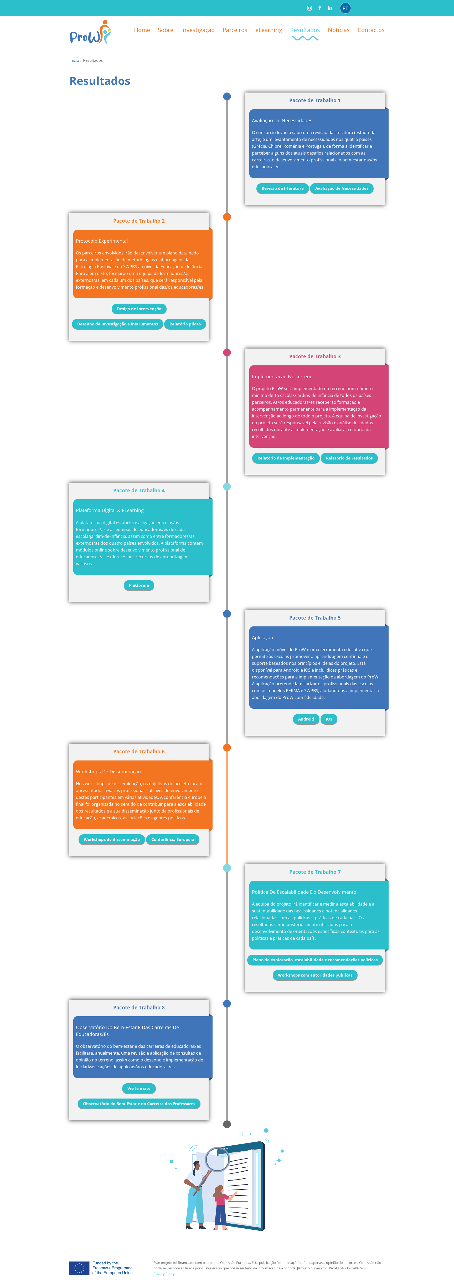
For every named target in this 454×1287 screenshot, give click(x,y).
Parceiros (235, 30)
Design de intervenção (139, 308)
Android (306, 719)
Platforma (139, 585)
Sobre (165, 30)
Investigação (198, 30)
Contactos (371, 30)
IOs (329, 719)
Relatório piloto (185, 323)
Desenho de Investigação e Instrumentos (117, 323)
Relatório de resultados (349, 458)
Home (142, 30)
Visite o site (139, 1088)
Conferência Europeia (172, 839)
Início (74, 60)
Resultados (305, 30)
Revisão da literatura (283, 188)
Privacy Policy (164, 1273)
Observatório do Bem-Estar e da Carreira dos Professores (139, 1103)
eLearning (268, 30)
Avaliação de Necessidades (341, 188)
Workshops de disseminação (112, 839)
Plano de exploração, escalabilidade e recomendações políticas (315, 959)
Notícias (339, 30)
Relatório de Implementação (285, 458)
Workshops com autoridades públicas (315, 975)
